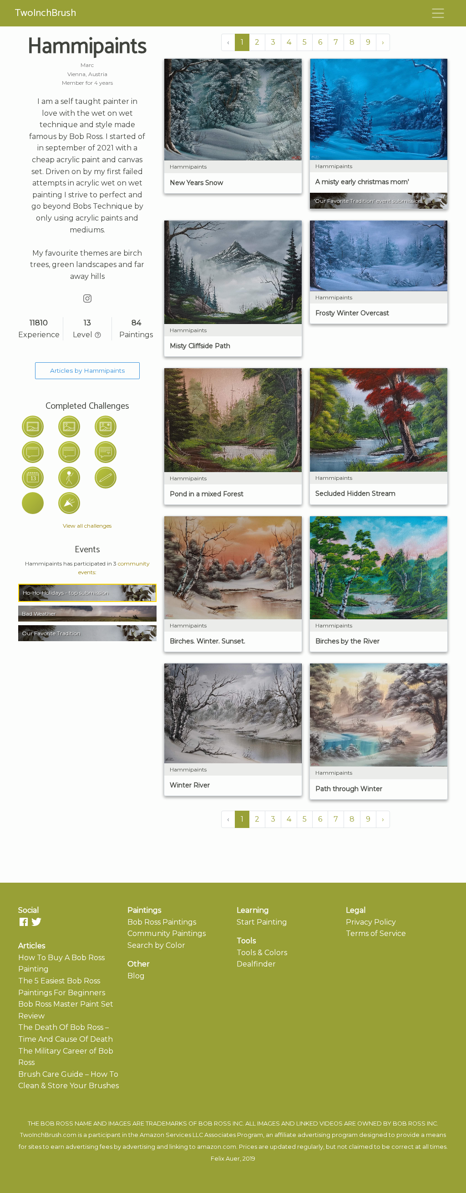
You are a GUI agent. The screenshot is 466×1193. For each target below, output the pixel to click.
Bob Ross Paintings (161, 922)
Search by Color (156, 945)
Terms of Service (376, 933)
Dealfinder (256, 964)
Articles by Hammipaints (87, 370)
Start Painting (262, 922)
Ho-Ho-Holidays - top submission (66, 592)
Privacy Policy (371, 922)
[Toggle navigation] (438, 13)
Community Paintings (166, 933)
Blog (136, 976)
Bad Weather (39, 613)
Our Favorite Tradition (51, 633)
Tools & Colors (262, 952)
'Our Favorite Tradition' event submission (368, 200)
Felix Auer (225, 1158)
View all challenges (87, 525)
